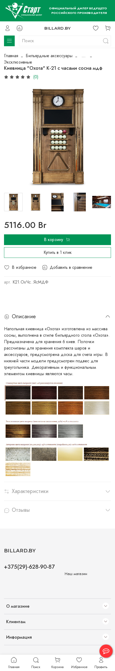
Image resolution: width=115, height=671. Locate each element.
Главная (11, 56)
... (84, 55)
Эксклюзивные (18, 62)
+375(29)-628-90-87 (29, 567)
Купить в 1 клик (58, 252)
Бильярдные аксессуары (49, 56)
